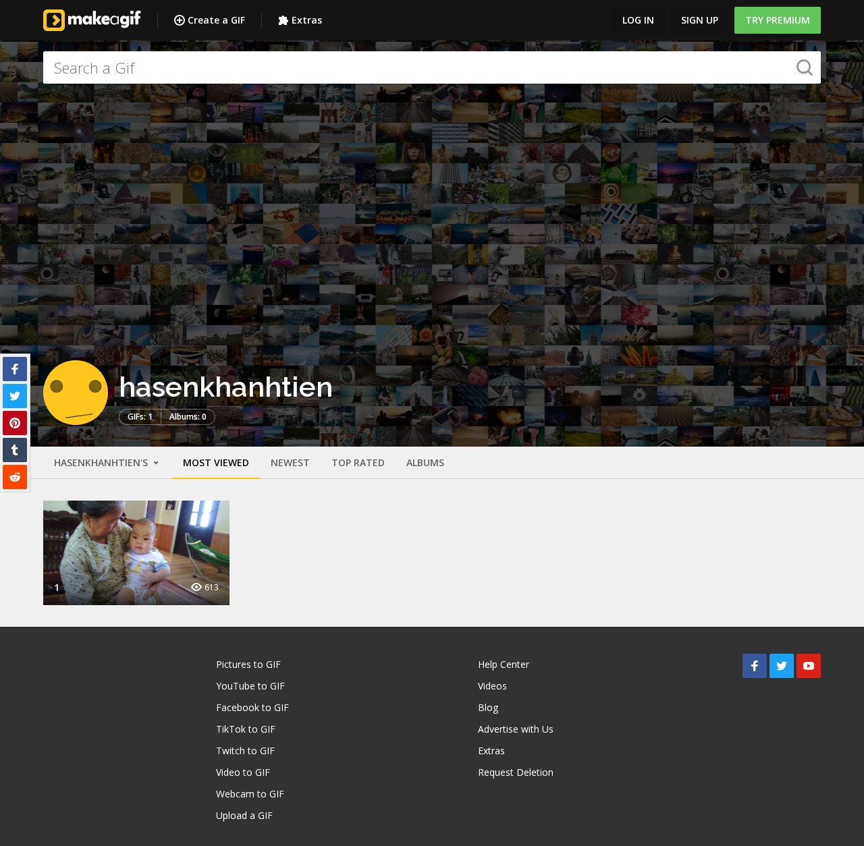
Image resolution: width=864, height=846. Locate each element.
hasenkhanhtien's (102, 462)
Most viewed (216, 462)
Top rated (358, 462)
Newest (290, 462)
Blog (488, 707)
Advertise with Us (516, 729)
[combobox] (432, 67)
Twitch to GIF (245, 750)
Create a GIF (216, 19)
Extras (307, 19)
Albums (425, 462)
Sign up (699, 19)
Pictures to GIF (248, 664)
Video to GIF (243, 772)
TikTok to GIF (245, 729)
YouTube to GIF (250, 685)
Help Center (503, 664)
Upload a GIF (244, 815)
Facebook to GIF (252, 707)
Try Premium (777, 19)
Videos (492, 685)
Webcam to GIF (250, 793)
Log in (638, 19)
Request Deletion (516, 772)
